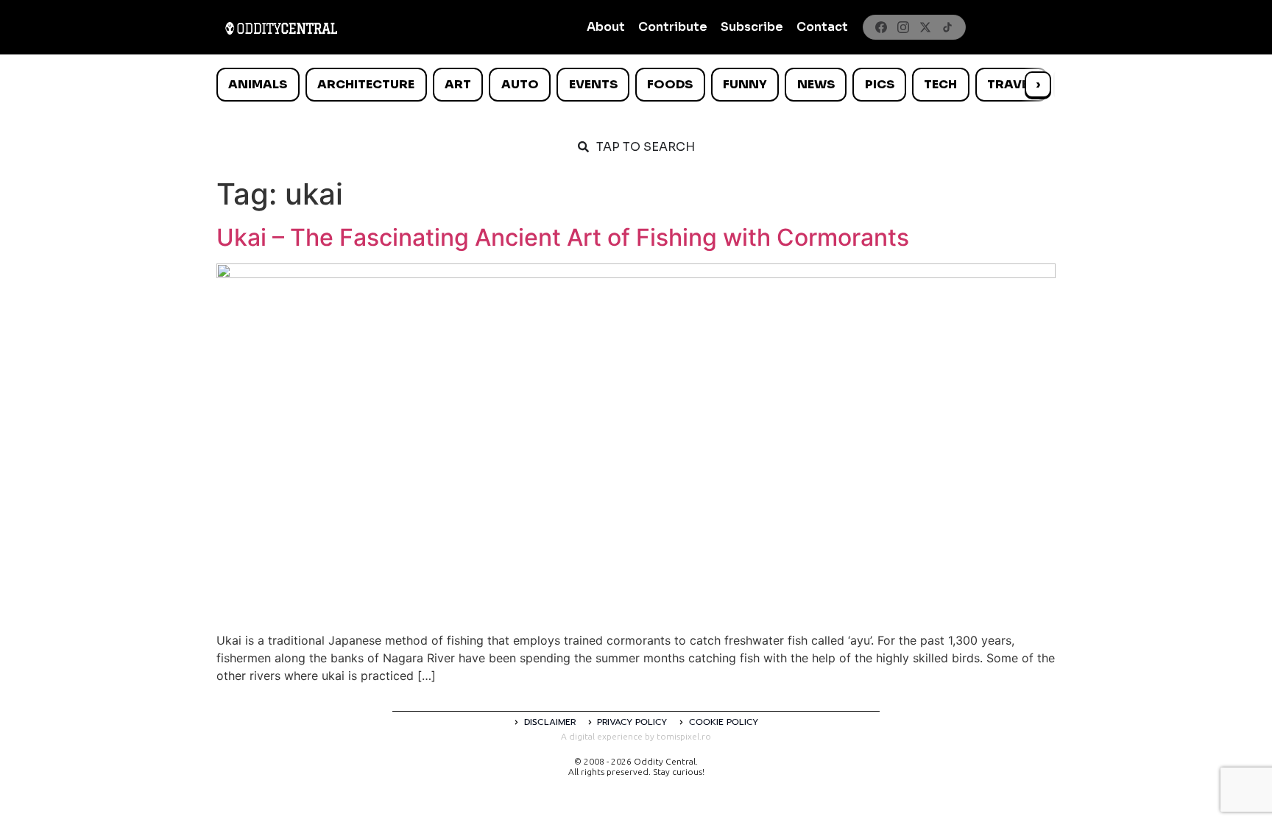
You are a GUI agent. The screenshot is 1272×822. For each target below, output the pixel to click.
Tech (940, 84)
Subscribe (752, 27)
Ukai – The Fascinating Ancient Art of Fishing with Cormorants (562, 237)
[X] (925, 27)
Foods (670, 84)
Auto (520, 84)
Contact (822, 27)
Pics (879, 84)
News (816, 84)
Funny (745, 84)
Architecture (365, 84)
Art (458, 84)
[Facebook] (881, 27)
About (606, 27)
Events (593, 84)
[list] (636, 84)
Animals (257, 84)
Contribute (672, 27)
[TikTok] (947, 27)
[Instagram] (903, 27)
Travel (1011, 84)
